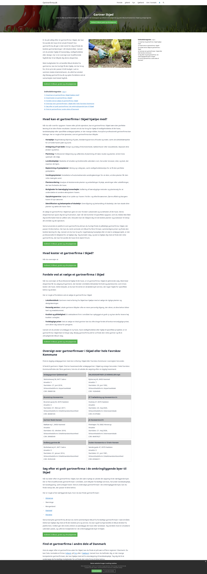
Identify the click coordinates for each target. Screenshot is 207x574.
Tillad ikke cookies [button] (109, 571)
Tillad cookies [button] (96, 571)
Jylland (127, 2)
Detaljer (120, 567)
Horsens (49, 514)
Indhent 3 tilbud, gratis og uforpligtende (103, 22)
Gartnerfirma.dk (50, 2)
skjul (64, 92)
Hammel (49, 510)
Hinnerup (49, 498)
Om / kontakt (151, 2)
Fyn (133, 2)
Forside (119, 2)
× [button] (205, 561)
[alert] (103, 567)
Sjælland (141, 2)
